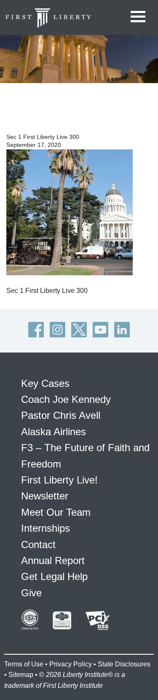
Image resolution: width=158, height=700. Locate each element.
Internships (45, 528)
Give (31, 592)
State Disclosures (124, 664)
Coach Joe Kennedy (66, 399)
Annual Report (53, 560)
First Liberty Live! (59, 480)
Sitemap (20, 674)
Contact (38, 544)
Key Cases (45, 383)
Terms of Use (23, 664)
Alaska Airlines (53, 431)
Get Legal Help (54, 576)
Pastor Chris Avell (60, 415)
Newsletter (44, 495)
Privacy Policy (70, 664)
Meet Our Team (56, 512)
